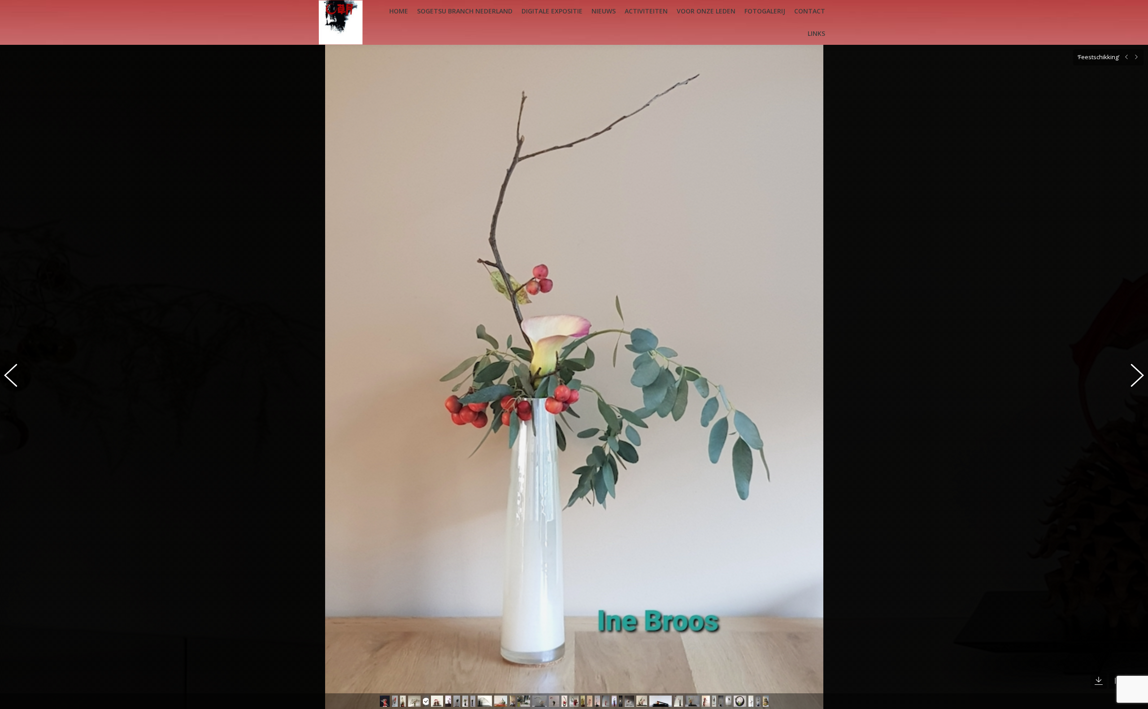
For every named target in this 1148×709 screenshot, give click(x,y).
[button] (15, 377)
